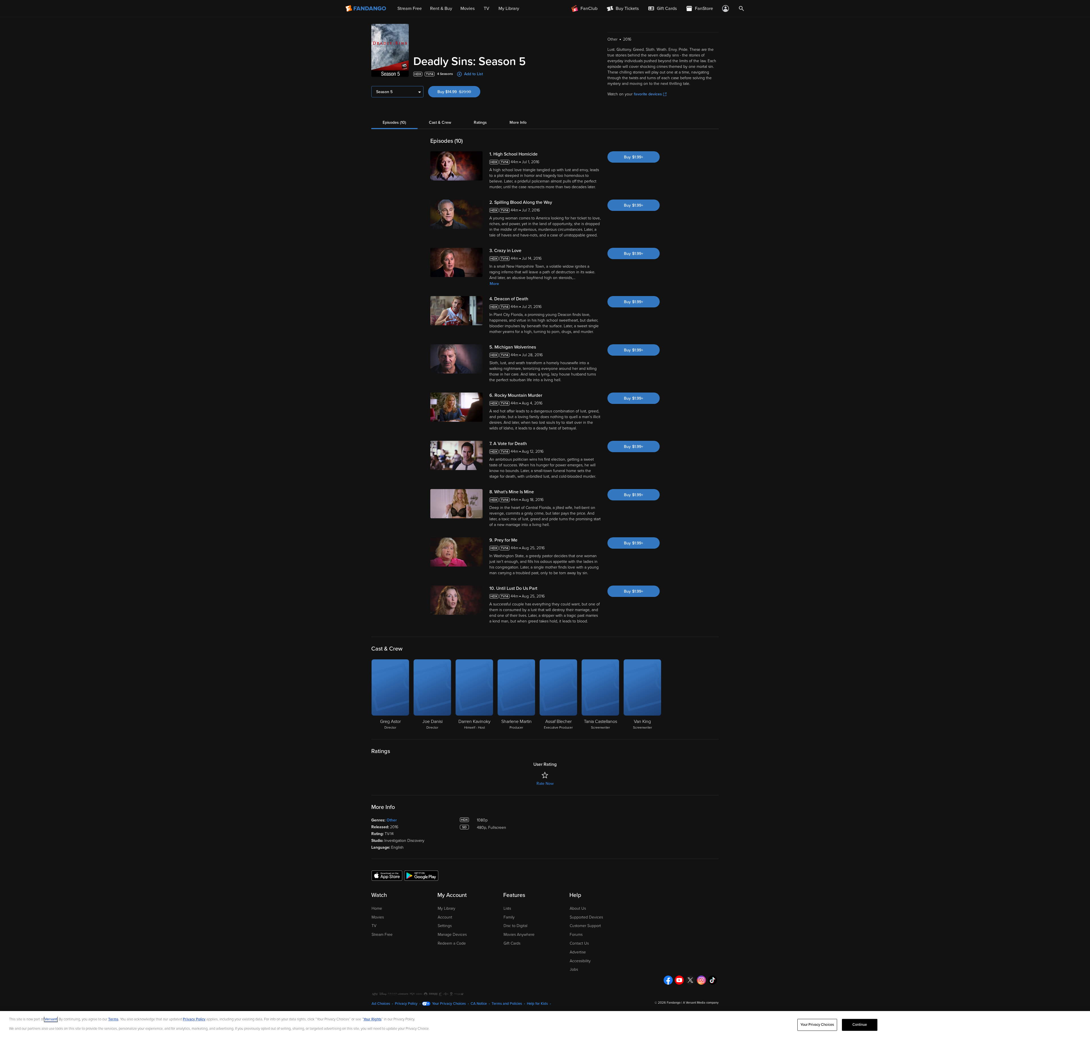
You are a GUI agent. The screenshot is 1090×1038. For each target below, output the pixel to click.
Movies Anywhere (519, 934)
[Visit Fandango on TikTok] (712, 980)
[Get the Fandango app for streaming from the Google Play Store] (421, 875)
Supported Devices (586, 917)
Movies (378, 917)
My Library (446, 908)
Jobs (574, 969)
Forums (576, 934)
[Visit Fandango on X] (690, 980)
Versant (51, 1019)
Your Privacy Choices (449, 1003)
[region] (545, 1024)
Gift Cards (512, 943)
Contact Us (579, 943)
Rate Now (545, 783)
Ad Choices (381, 1003)
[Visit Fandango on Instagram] (701, 980)
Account (445, 917)
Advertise (578, 952)
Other (392, 820)
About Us (578, 908)
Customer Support (585, 925)
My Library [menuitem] (508, 8)
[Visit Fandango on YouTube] (679, 980)
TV (374, 925)
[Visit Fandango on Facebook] (668, 980)
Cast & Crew (440, 122)
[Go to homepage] (366, 8)
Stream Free (382, 934)
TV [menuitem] (486, 8)
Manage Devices (452, 934)
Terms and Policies (507, 1003)
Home (377, 908)
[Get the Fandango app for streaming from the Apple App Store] (387, 875)
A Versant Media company (700, 1003)
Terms (113, 1019)
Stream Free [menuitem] (409, 8)
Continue (859, 1024)
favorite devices (648, 94)
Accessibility (580, 961)
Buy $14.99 (458, 91)
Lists (507, 908)
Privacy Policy (406, 1003)
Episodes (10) (394, 122)
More (494, 283)
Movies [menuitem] (467, 8)
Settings (445, 925)
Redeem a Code (452, 943)
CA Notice (479, 1003)
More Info (518, 122)
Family (509, 917)
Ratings (480, 122)
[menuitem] (662, 8)
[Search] (741, 8)
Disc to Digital (515, 925)
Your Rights (372, 1019)
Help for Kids (537, 1003)
